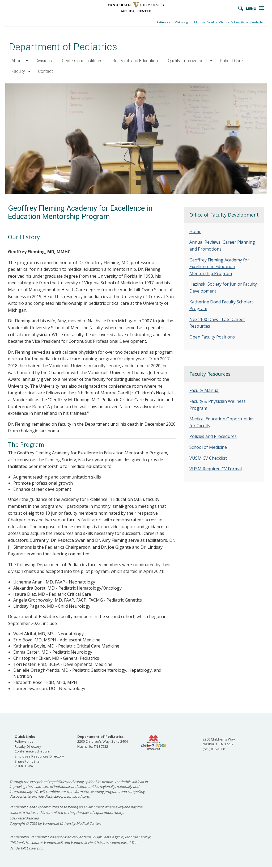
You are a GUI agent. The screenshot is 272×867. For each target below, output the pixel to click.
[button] (27, 61)
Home (195, 231)
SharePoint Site (27, 761)
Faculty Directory (28, 746)
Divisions (44, 60)
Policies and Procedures (213, 436)
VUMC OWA (24, 766)
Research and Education (135, 60)
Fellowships (24, 741)
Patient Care (231, 60)
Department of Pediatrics (63, 47)
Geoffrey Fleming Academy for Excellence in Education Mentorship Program (219, 266)
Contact (45, 71)
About (17, 60)
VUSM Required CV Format (215, 469)
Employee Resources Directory (39, 756)
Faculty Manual (204, 390)
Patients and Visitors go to (211, 22)
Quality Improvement (187, 60)
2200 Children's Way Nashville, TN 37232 (219, 742)
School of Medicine (208, 447)
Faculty (18, 71)
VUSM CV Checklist (208, 458)
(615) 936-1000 (214, 749)
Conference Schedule (32, 751)
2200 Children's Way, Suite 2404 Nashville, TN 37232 (102, 741)
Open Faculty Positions (212, 337)
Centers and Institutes (82, 60)
